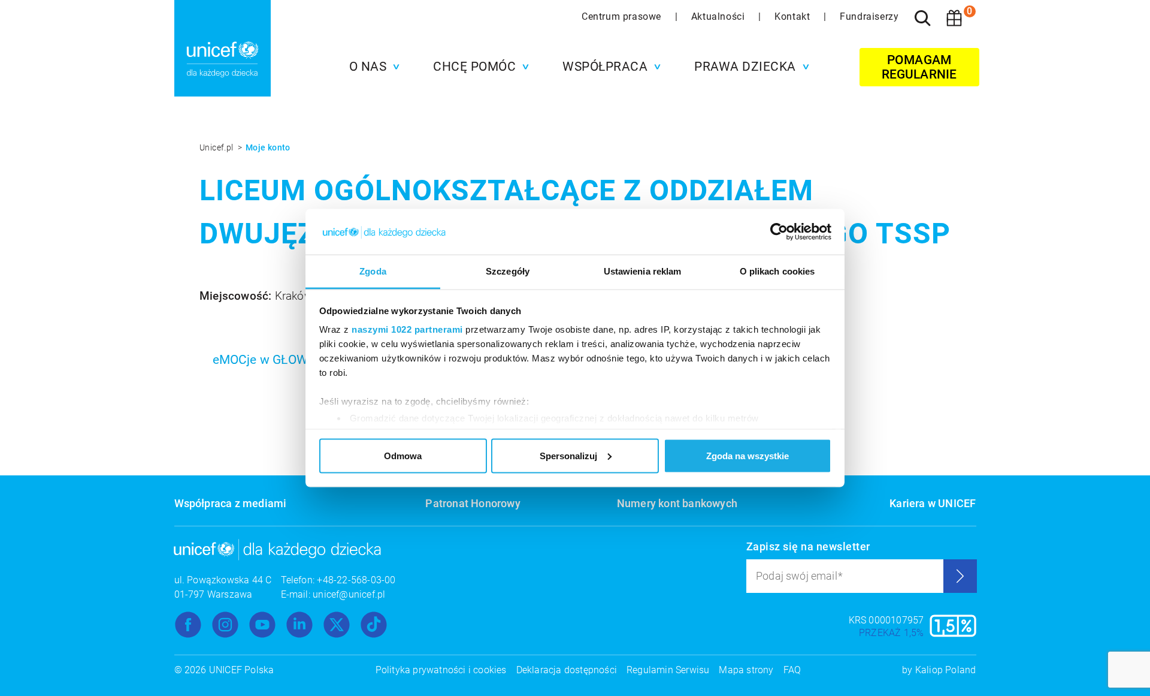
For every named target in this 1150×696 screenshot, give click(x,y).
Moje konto (268, 147)
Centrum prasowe (623, 16)
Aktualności (719, 16)
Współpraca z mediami (230, 503)
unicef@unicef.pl (349, 594)
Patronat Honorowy (472, 503)
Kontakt (793, 16)
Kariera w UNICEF (932, 503)
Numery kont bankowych (677, 503)
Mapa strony (746, 670)
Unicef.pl (217, 147)
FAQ (792, 670)
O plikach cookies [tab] (777, 271)
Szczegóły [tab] (507, 271)
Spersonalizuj (568, 455)
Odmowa (403, 455)
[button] (371, 67)
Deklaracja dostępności (566, 670)
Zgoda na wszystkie (747, 455)
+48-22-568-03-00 (356, 580)
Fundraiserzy (869, 16)
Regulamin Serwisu (668, 670)
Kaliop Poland (945, 670)
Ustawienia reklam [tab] (643, 271)
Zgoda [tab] (372, 271)
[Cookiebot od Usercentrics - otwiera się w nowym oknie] (779, 232)
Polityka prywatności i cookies (441, 670)
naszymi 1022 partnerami (407, 329)
